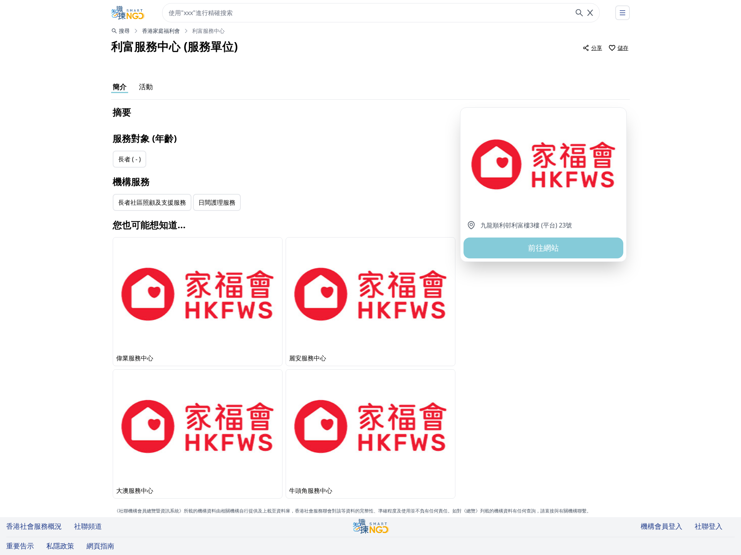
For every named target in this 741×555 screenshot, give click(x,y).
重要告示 (20, 545)
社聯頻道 (88, 526)
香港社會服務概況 (34, 526)
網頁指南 (100, 545)
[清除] (590, 12)
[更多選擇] (622, 12)
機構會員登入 (661, 526)
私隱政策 (60, 545)
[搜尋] (579, 12)
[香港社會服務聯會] (128, 13)
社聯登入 (708, 526)
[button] (543, 164)
